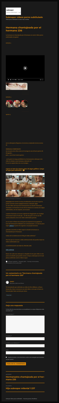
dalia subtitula (10, 249)
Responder (9, 295)
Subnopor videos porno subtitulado (24, 17)
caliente (11, 225)
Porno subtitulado (17, 263)
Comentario (10, 314)
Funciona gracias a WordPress (30, 398)
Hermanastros (9, 263)
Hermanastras (35, 261)
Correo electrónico (12, 343)
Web (7, 350)
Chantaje (29, 261)
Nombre (9, 336)
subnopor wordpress (12, 261)
